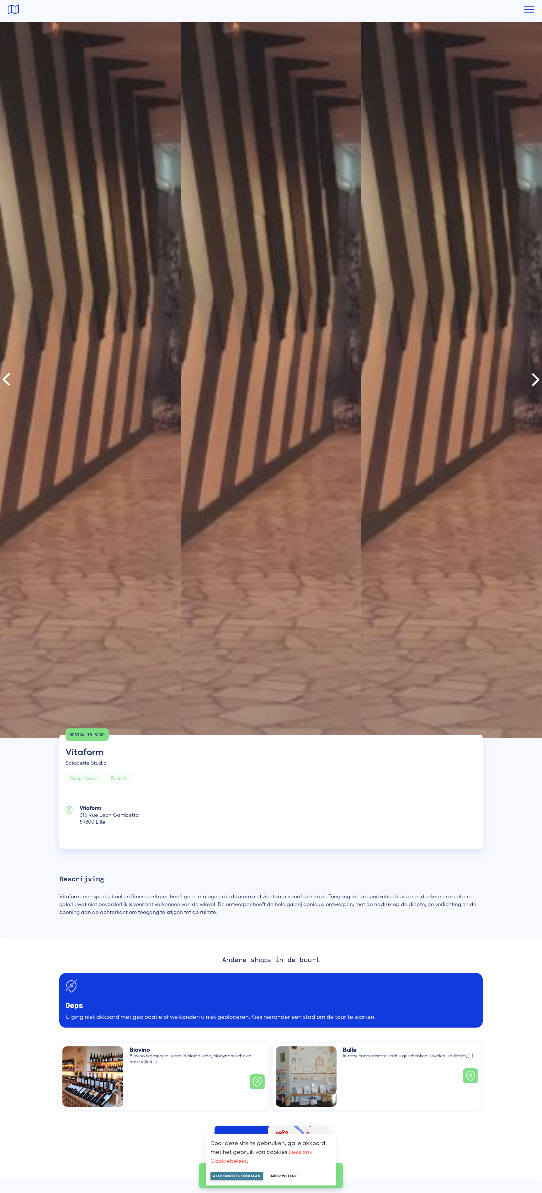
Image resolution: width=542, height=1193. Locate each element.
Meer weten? (284, 1176)
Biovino (140, 1049)
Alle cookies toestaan (237, 1176)
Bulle (350, 1049)
